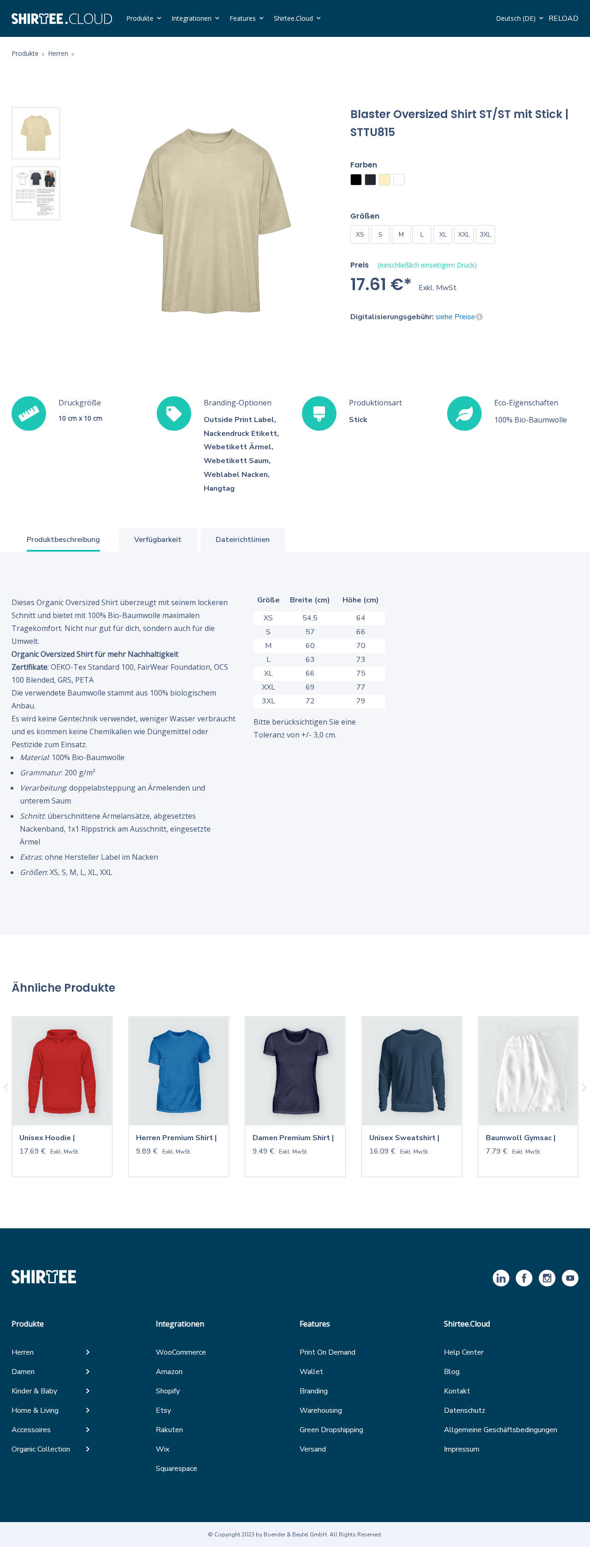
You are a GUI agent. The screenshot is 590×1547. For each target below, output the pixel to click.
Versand (313, 1449)
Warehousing (321, 1410)
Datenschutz (464, 1410)
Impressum (461, 1449)
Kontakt (457, 1391)
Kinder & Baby (34, 1391)
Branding (314, 1391)
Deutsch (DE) (516, 18)
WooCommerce (181, 1352)
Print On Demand (327, 1352)
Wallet (311, 1372)
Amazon (169, 1372)
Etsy (163, 1410)
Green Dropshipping (331, 1430)
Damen (23, 1372)
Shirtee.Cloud (293, 18)
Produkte (139, 18)
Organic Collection (41, 1449)
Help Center (464, 1352)
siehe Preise (455, 317)
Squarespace (176, 1469)
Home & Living (35, 1410)
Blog (452, 1372)
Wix (162, 1449)
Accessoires (31, 1430)
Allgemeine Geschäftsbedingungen (500, 1430)
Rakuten (169, 1430)
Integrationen (191, 18)
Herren (23, 1352)
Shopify (168, 1391)
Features (243, 18)
